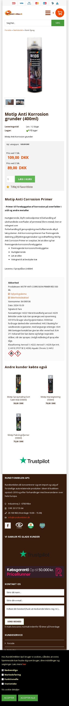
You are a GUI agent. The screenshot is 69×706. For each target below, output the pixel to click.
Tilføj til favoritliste (21, 187)
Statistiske (10, 683)
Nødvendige (11, 670)
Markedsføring (12, 674)
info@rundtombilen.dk (19, 517)
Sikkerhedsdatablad (19, 297)
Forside (8, 30)
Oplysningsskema (18, 294)
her (24, 664)
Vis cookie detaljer (10, 689)
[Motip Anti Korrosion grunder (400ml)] (34, 64)
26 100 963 (13, 512)
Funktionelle (11, 679)
